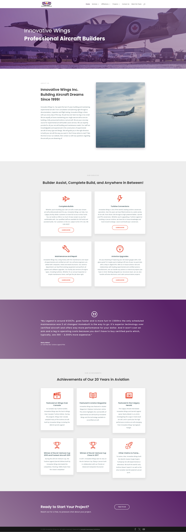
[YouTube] (144, 529)
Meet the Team (136, 4)
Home (88, 4)
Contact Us (125, 4)
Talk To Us (122, 507)
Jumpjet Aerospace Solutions (90, 529)
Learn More (66, 230)
